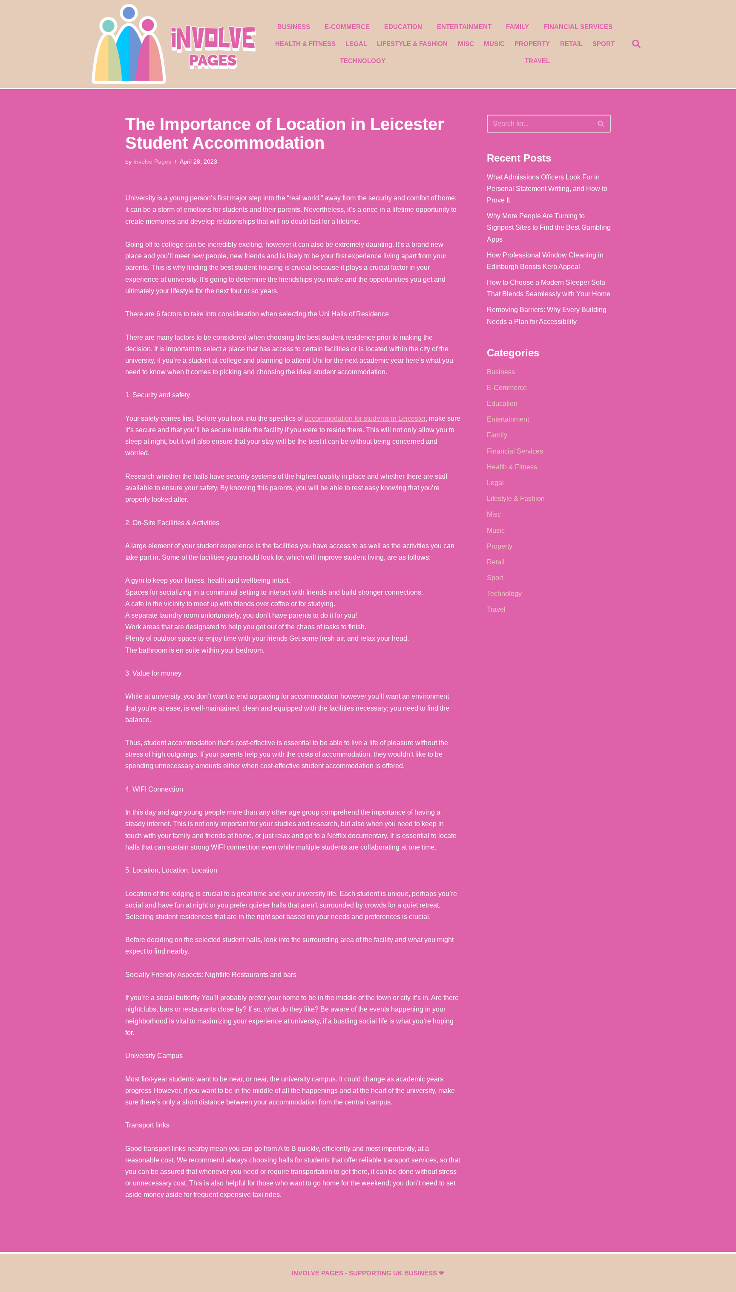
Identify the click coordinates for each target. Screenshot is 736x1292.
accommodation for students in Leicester (365, 418)
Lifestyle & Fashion (412, 43)
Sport (603, 43)
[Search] (601, 124)
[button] (636, 43)
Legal (356, 43)
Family (517, 26)
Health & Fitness (305, 43)
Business (293, 26)
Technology (362, 60)
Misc (466, 43)
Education (403, 26)
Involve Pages (152, 161)
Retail (571, 43)
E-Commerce (347, 26)
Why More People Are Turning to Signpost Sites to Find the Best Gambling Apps (549, 227)
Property (532, 43)
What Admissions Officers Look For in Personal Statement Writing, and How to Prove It (547, 188)
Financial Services (578, 26)
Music (494, 43)
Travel (537, 60)
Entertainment (464, 26)
